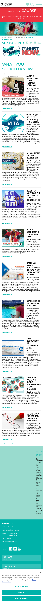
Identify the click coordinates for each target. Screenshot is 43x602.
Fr (27, 4)
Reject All (21, 592)
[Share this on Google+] (35, 43)
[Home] (10, 4)
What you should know (16, 37)
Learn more (7, 108)
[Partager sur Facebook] (27, 43)
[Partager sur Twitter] (31, 43)
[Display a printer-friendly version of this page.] (4, 74)
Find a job (9, 567)
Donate (7, 558)
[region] (21, 585)
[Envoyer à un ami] (39, 43)
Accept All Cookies (21, 598)
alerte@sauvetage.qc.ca (9, 541)
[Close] (40, 572)
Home (4, 37)
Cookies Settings (21, 586)
